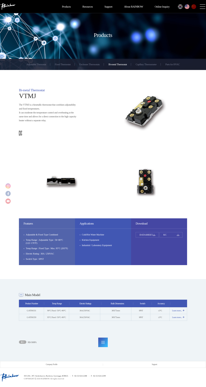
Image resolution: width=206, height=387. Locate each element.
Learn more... (177, 310)
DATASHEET (146, 235)
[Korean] (180, 6)
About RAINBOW (133, 6)
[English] (187, 6)
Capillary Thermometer (146, 64)
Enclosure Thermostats (89, 64)
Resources (87, 6)
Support (108, 6)
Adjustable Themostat (36, 64)
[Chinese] (193, 6)
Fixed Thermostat (62, 64)
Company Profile (51, 364)
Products (66, 6)
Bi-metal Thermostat (117, 64)
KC (165, 235)
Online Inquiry (162, 6)
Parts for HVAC (172, 64)
